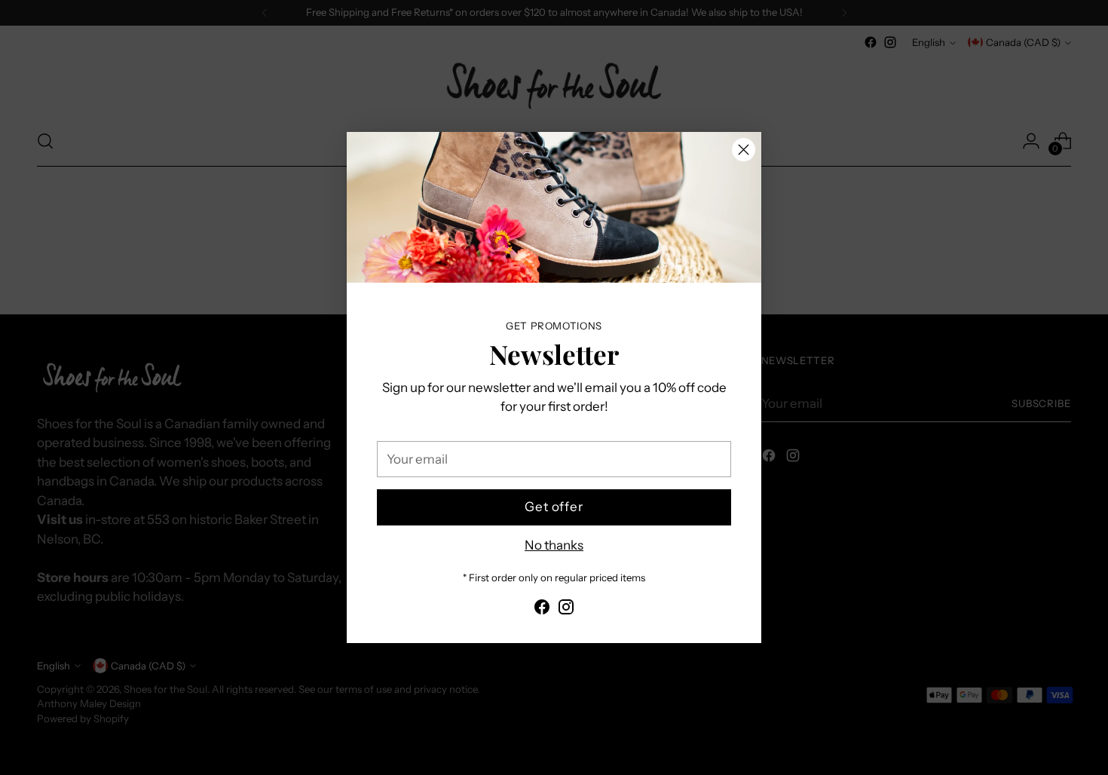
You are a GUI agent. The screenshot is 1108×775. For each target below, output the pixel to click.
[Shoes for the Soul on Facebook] (542, 610)
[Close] (743, 149)
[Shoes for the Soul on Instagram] (566, 610)
